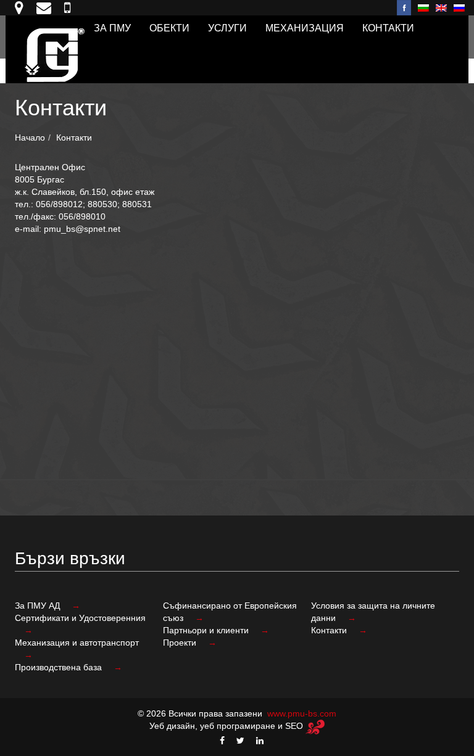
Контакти (388, 28)
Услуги (227, 28)
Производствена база (59, 667)
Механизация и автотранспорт (77, 642)
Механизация (304, 28)
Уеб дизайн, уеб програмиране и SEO (227, 726)
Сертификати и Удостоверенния (80, 618)
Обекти (169, 28)
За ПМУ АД (38, 605)
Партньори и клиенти (207, 630)
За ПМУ (112, 28)
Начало (30, 137)
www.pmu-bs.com (301, 713)
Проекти (181, 642)
